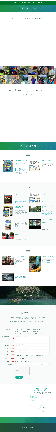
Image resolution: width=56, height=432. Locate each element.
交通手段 (9, 361)
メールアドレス (8, 354)
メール (18, 358)
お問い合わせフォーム (32, 2)
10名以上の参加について (33, 329)
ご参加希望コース (7, 329)
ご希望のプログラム (7, 336)
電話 (23, 358)
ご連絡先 (9, 351)
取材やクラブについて (22, 331)
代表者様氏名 (8, 345)
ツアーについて (21, 329)
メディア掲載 (23, 2)
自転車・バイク (27, 361)
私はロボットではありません (22, 370)
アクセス (40, 2)
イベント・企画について (35, 334)
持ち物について (34, 331)
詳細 (16, 263)
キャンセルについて (22, 334)
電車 (20, 361)
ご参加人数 (9, 348)
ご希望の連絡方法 (7, 358)
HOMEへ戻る (17, 2)
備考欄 (10, 364)
